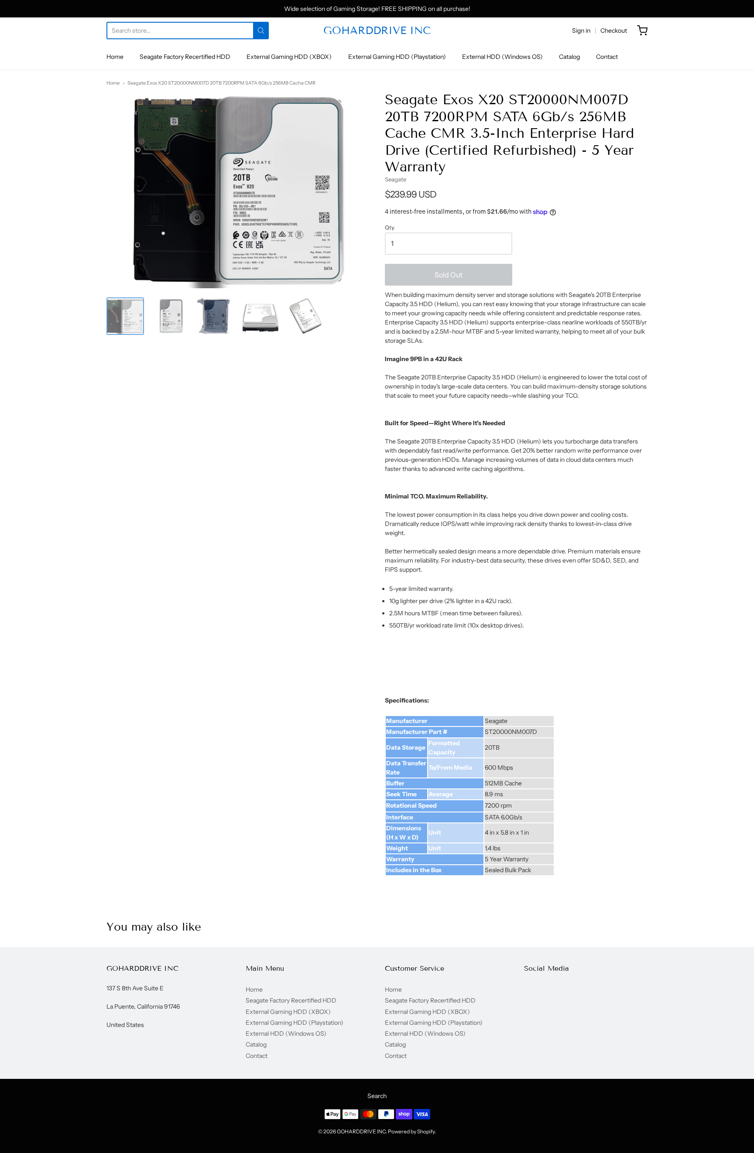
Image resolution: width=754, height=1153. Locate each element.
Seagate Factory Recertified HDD (185, 57)
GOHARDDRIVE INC (377, 30)
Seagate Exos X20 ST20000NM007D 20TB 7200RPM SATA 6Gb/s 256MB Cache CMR (221, 83)
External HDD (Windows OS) (502, 57)
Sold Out (449, 274)
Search (377, 1096)
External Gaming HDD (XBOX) (289, 57)
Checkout (613, 30)
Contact (607, 57)
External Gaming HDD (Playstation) (397, 57)
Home (114, 57)
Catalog (569, 57)
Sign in (581, 30)
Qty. (390, 228)
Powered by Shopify (411, 1131)
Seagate (395, 179)
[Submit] (261, 30)
